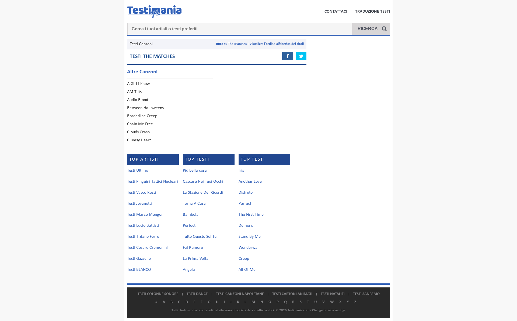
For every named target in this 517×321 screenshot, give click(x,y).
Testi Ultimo (137, 170)
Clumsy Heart (139, 140)
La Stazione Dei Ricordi (203, 192)
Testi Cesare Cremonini (147, 248)
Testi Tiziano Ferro (143, 237)
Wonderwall (249, 248)
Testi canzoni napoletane (240, 294)
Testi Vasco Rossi (141, 192)
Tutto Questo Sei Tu (199, 237)
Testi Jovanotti (139, 203)
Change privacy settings (328, 310)
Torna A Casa (194, 203)
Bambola (190, 214)
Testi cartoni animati (292, 294)
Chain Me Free (140, 124)
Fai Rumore (193, 248)
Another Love (250, 181)
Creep (244, 259)
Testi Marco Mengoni (146, 214)
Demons (246, 225)
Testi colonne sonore (158, 294)
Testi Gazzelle (139, 259)
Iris (241, 170)
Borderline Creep (142, 116)
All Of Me (247, 270)
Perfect (189, 225)
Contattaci (335, 11)
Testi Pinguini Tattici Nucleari (152, 181)
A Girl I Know (138, 84)
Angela (189, 270)
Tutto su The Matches (231, 44)
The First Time (251, 214)
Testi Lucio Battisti (143, 225)
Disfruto (246, 192)
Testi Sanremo (366, 294)
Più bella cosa (195, 170)
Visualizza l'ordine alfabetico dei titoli (277, 44)
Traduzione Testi (372, 11)
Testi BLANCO (139, 270)
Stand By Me (250, 237)
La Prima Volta (195, 259)
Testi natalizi (333, 294)
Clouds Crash (138, 132)
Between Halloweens (145, 108)
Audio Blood (137, 100)
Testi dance (197, 294)
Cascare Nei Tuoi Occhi (203, 181)
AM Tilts (134, 92)
